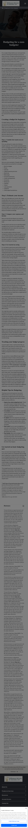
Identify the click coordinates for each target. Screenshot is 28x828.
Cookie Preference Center (14, 821)
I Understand (14, 825)
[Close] (26, 808)
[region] (14, 817)
